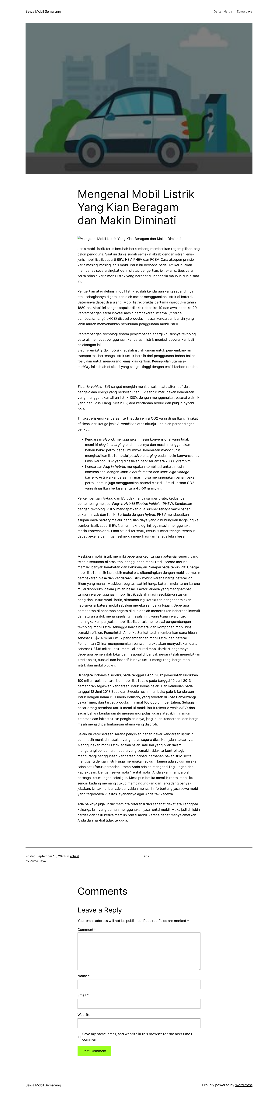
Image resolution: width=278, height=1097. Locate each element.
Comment (87, 930)
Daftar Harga (223, 11)
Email (83, 995)
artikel (74, 856)
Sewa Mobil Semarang (43, 11)
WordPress (243, 1085)
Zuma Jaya (244, 11)
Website (84, 1015)
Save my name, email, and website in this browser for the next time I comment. (137, 1036)
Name (84, 976)
